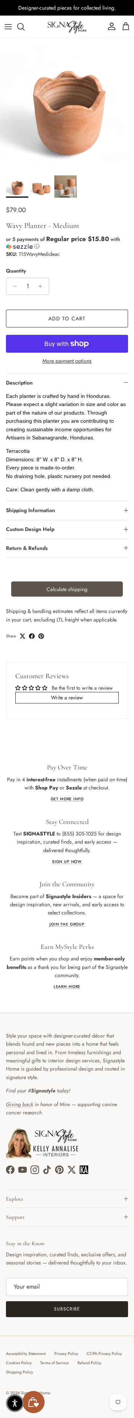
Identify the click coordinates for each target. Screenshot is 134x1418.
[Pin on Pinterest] (41, 636)
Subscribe (67, 1309)
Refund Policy (89, 1363)
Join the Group (67, 924)
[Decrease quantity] (12, 286)
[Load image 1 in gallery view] (67, 105)
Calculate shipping (67, 589)
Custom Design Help (30, 529)
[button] (67, 242)
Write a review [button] (67, 697)
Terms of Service (54, 1363)
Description (19, 382)
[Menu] (8, 27)
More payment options (67, 361)
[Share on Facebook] (32, 636)
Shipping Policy (19, 1372)
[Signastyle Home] (67, 26)
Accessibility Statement (26, 1353)
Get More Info (67, 799)
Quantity (16, 270)
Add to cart (67, 318)
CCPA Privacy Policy (104, 1353)
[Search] (24, 27)
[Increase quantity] (42, 286)
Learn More (67, 986)
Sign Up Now (67, 861)
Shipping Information (30, 510)
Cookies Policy (19, 1363)
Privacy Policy (66, 1353)
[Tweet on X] (22, 636)
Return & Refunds (27, 548)
